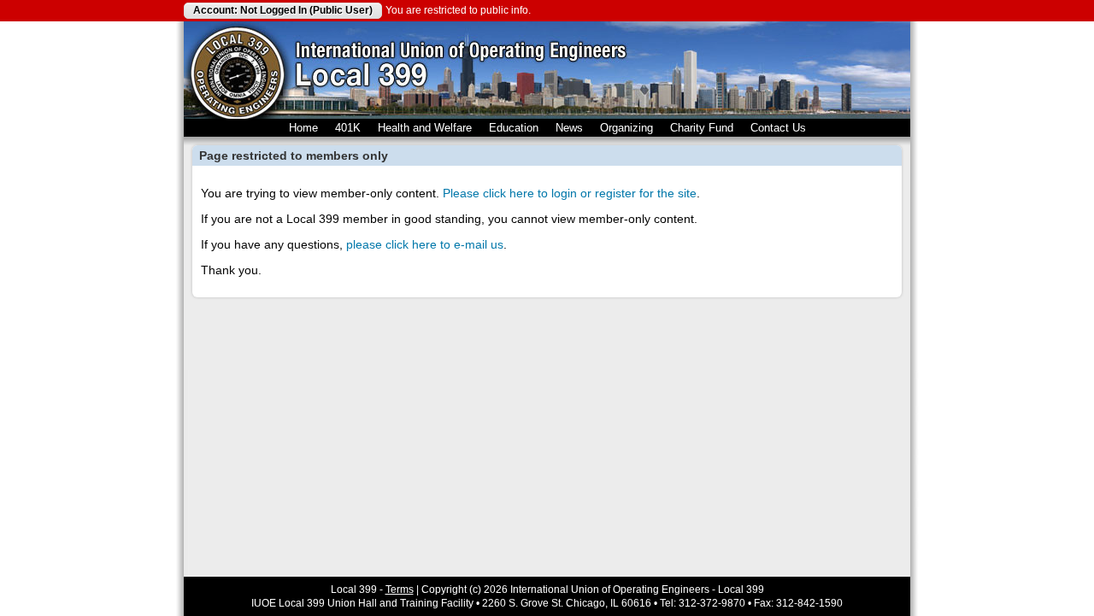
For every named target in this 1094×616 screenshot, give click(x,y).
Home (303, 127)
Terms (399, 589)
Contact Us (778, 127)
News (569, 127)
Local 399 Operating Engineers (237, 70)
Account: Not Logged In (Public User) (283, 10)
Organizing (626, 127)
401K (348, 127)
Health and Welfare (425, 127)
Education (513, 127)
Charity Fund (701, 127)
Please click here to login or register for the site (570, 193)
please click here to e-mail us (424, 244)
